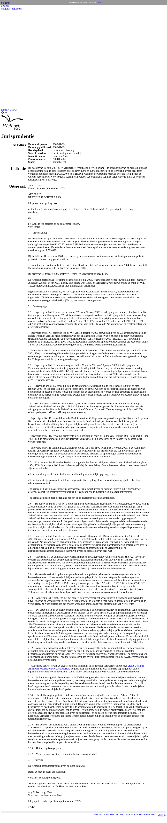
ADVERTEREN (109, 814)
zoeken (5, 5)
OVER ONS (98, 814)
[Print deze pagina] (2, 113)
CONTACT (162, 816)
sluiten (100, 2)
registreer (17, 8)
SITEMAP (119, 814)
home (4, 109)
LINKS (127, 814)
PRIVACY (162, 814)
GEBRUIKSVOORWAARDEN (147, 814)
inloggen (5, 8)
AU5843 (12, 109)
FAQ (133, 814)
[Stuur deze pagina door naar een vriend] (6, 113)
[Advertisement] (11, 59)
